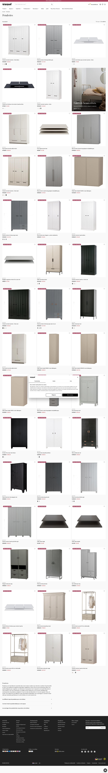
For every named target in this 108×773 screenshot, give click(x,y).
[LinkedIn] (91, 752)
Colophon (88, 763)
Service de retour (102, 763)
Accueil (3, 11)
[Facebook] (82, 752)
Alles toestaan (70, 394)
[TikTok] (95, 752)
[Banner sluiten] (77, 377)
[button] (33, 4)
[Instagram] (85, 752)
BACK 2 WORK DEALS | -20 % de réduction (53, 0)
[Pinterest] (88, 752)
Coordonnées (94, 763)
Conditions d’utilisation (81, 763)
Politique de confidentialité (70, 763)
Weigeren (54, 394)
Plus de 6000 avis (94, 4)
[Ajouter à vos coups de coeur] (34, 24)
